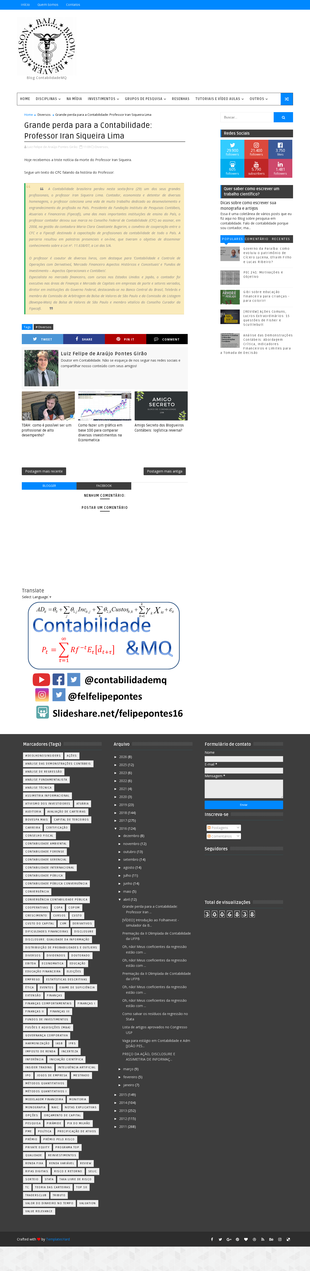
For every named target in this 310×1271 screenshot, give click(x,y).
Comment (171, 339)
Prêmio (31, 1139)
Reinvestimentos (62, 1155)
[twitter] (220, 1239)
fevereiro (130, 1077)
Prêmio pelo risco (59, 1139)
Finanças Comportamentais (48, 1003)
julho (127, 875)
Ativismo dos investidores (47, 804)
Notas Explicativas (81, 1107)
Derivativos (82, 923)
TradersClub (36, 1195)
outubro (130, 851)
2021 (123, 788)
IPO (28, 1075)
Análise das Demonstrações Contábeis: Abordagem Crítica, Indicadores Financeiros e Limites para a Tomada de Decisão (256, 344)
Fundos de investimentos (47, 1019)
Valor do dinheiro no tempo (49, 1203)
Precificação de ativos (77, 1131)
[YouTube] (254, 4)
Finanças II (34, 1011)
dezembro (131, 835)
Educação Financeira (43, 971)
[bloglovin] (245, 1239)
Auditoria (33, 812)
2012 (123, 1118)
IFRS (72, 1043)
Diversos (44, 114)
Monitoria (77, 1099)
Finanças (54, 995)
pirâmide (54, 1123)
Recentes (281, 239)
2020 (123, 796)
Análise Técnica (38, 788)
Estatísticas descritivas (66, 979)
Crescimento (36, 915)
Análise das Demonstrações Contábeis (58, 764)
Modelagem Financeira (44, 1099)
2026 (123, 756)
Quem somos (48, 5)
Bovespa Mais (36, 820)
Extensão (33, 995)
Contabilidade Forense (44, 851)
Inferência (34, 1059)
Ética (29, 987)
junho (128, 883)
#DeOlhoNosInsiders (43, 756)
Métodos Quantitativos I (46, 1091)
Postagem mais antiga (164, 471)
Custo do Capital (39, 923)
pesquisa (33, 1123)
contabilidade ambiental (46, 843)
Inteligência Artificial (77, 1067)
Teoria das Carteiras (52, 1187)
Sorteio (32, 1179)
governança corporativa (46, 1035)
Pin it (129, 339)
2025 (123, 764)
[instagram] (279, 1239)
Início (25, 5)
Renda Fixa (34, 1163)
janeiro (129, 1085)
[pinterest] (237, 1239)
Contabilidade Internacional (49, 867)
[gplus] (228, 1239)
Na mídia (74, 99)
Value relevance (39, 1211)
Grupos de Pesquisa (144, 99)
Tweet (46, 339)
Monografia (35, 1107)
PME (28, 1131)
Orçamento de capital (62, 1115)
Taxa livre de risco (76, 1179)
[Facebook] (271, 4)
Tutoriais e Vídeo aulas (217, 99)
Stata (49, 1179)
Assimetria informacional (47, 796)
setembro (131, 859)
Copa (58, 907)
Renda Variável (61, 1163)
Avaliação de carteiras (66, 812)
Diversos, (102, 147)
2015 (123, 1094)
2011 (123, 1126)
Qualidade (33, 1155)
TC (27, 1187)
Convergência (37, 891)
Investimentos (102, 99)
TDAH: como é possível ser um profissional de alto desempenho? (46, 430)
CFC (58, 172)
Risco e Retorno (68, 1171)
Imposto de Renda (40, 1051)
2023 (123, 772)
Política (45, 1131)
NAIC (55, 1107)
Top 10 (81, 1187)
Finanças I (86, 1003)
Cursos (59, 915)
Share (87, 339)
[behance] (271, 1239)
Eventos (47, 987)
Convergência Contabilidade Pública (56, 899)
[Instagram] (262, 4)
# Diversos (43, 327)
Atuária (83, 804)
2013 (123, 1110)
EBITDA (30, 963)
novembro (131, 843)
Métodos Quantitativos (45, 1083)
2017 (123, 820)
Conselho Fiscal (39, 835)
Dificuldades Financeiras (46, 931)
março (128, 1069)
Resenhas (181, 99)
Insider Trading (38, 1067)
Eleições (74, 971)
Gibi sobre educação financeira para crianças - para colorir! (266, 296)
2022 (123, 780)
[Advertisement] (204, 51)
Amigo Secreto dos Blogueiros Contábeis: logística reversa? (159, 427)
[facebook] (212, 1239)
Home (25, 99)
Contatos (73, 5)
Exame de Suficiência (77, 987)
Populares (232, 239)
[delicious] (288, 1239)
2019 (123, 804)
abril (127, 899)
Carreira (32, 827)
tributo (59, 1195)
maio (127, 891)
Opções (31, 1115)
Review (85, 1163)
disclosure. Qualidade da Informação (57, 939)
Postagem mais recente (44, 471)
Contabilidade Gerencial (46, 859)
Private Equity (37, 1147)
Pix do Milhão (78, 1123)
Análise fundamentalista (46, 780)
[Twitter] (288, 4)
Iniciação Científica (66, 1059)
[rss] (262, 1239)
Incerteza (70, 1051)
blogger (49, 486)
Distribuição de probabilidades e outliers (61, 947)
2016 (123, 828)
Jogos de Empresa (52, 1075)
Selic (92, 1171)
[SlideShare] (279, 4)
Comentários (257, 240)
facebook (104, 486)
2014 (123, 1102)
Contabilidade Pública (44, 875)
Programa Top (67, 1147)
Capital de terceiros (71, 820)
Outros (257, 99)
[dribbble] (254, 1239)
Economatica (53, 963)
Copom (74, 907)
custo (77, 915)
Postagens (219, 827)
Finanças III (60, 1011)
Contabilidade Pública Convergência (56, 883)
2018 (123, 812)
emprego (32, 979)
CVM (63, 923)
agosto (129, 867)
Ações (72, 756)
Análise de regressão (43, 772)
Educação (78, 963)
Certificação (57, 827)
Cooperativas (36, 907)
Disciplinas (46, 99)
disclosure (83, 931)
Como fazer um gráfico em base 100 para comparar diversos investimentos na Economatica (100, 432)
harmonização (37, 1043)
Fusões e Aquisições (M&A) (48, 1027)
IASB (59, 1043)
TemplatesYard (58, 1239)
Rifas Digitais (36, 1171)
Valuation (87, 1203)
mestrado (81, 1075)
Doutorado (80, 955)
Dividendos (56, 955)
